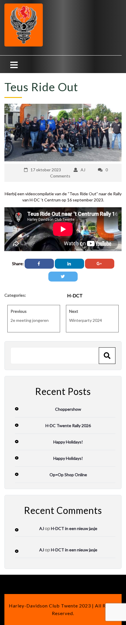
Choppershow (68, 409)
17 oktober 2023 (45, 169)
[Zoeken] (107, 355)
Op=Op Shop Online (68, 474)
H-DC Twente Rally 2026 (68, 425)
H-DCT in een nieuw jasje (74, 528)
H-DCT (75, 295)
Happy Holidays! (68, 441)
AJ (83, 169)
